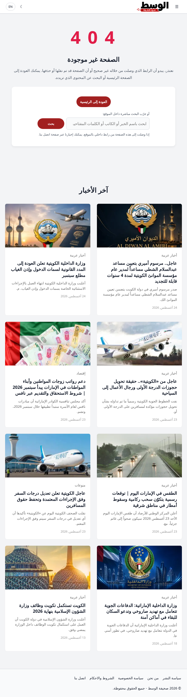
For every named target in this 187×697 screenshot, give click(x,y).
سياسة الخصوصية (130, 678)
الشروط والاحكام (102, 678)
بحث (51, 123)
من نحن (153, 678)
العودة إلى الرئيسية (93, 101)
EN (11, 6)
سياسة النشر (172, 678)
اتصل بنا (80, 678)
